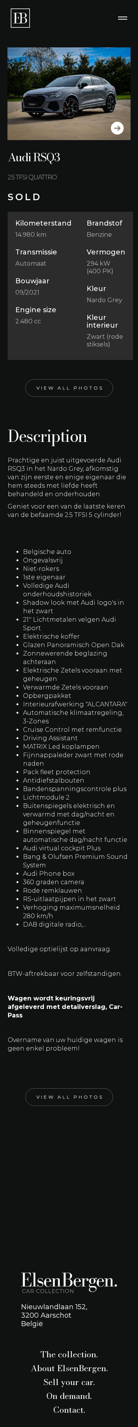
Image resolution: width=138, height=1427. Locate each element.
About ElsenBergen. (69, 1368)
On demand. (69, 1396)
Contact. (69, 1410)
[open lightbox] (69, 94)
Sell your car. (69, 1382)
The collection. (69, 1354)
